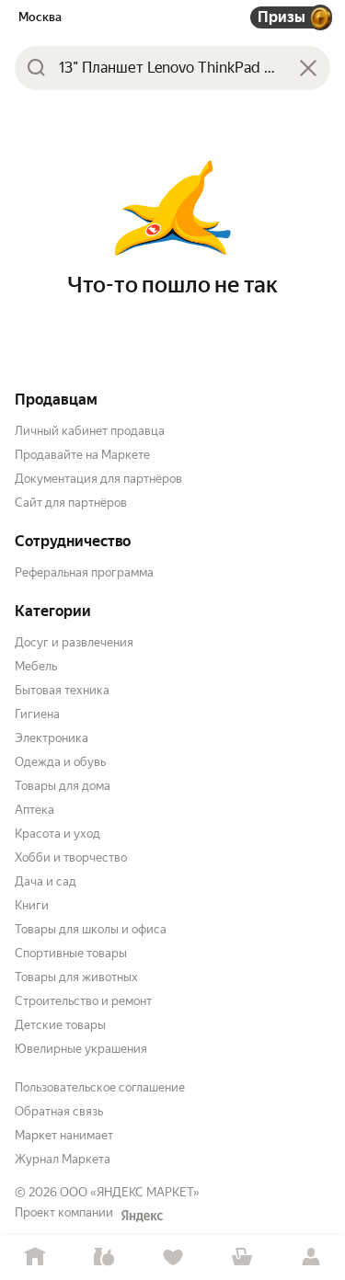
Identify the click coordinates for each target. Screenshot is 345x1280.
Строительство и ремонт (83, 1001)
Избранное (172, 1257)
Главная (34, 1257)
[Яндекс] (142, 1215)
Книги (32, 905)
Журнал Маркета (62, 1159)
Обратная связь (59, 1111)
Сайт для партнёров (71, 502)
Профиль (310, 1257)
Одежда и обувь (60, 762)
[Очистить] (308, 68)
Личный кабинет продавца (90, 431)
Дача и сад (45, 881)
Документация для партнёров (98, 479)
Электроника (51, 738)
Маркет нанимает (64, 1135)
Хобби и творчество (71, 857)
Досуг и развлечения (74, 642)
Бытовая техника (62, 690)
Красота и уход (57, 833)
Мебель (36, 666)
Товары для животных (76, 977)
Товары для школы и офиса (91, 929)
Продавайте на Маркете (82, 455)
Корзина (241, 1257)
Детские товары (60, 1025)
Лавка (103, 1257)
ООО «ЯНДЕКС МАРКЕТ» (130, 1192)
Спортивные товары (71, 953)
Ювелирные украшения (81, 1049)
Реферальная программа (84, 572)
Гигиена (37, 714)
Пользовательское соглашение (100, 1087)
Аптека (34, 810)
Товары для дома (62, 786)
